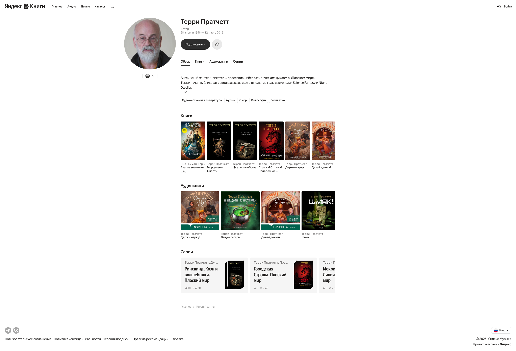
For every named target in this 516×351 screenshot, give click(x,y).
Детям (85, 6)
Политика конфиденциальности (77, 339)
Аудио (71, 6)
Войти (508, 6)
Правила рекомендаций (150, 339)
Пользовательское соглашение (28, 339)
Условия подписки (116, 339)
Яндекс (505, 344)
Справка (177, 339)
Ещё (184, 92)
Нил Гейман (189, 164)
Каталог (100, 6)
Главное (56, 6)
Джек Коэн (218, 262)
